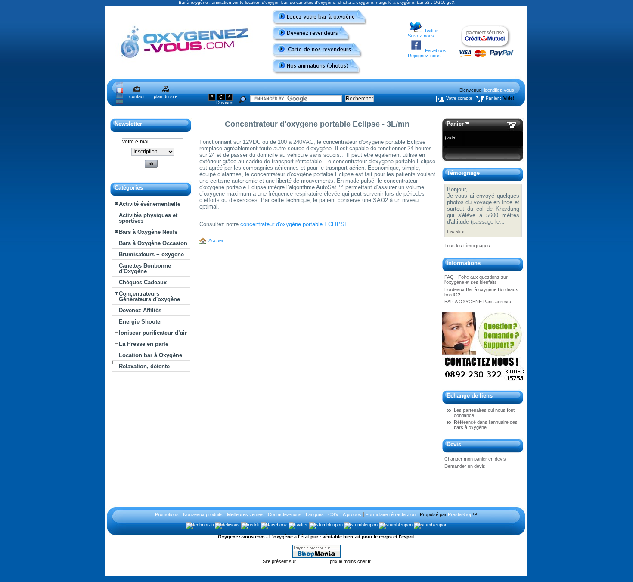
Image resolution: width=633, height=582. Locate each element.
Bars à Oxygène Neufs (148, 232)
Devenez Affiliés (140, 310)
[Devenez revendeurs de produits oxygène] (308, 40)
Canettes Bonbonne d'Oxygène (145, 268)
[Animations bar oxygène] (313, 72)
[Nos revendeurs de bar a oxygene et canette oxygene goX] (314, 56)
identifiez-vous (499, 90)
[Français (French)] (119, 90)
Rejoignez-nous (424, 55)
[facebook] (274, 524)
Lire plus (455, 232)
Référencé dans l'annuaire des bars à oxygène (486, 425)
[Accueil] (204, 240)
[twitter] (298, 524)
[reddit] (250, 524)
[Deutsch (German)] (119, 96)
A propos (352, 514)
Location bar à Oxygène (150, 355)
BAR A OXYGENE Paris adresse (478, 301)
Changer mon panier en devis (475, 458)
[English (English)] (119, 85)
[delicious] (227, 524)
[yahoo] (361, 524)
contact (137, 96)
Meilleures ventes (245, 514)
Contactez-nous (284, 514)
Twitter (431, 30)
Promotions (167, 514)
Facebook (435, 50)
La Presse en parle (143, 344)
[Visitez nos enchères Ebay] (483, 382)
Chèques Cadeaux (143, 282)
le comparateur (313, 561)
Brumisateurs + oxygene (151, 254)
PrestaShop (460, 514)
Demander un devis (464, 466)
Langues (315, 514)
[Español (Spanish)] (119, 102)
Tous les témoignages (467, 245)
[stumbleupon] (326, 524)
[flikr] (430, 524)
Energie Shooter (140, 321)
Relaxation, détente (144, 366)
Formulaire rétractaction (391, 514)
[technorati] (200, 524)
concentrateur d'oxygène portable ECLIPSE (294, 224)
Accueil (215, 240)
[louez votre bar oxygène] (316, 23)
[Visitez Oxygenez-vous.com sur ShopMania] (316, 556)
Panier (455, 124)
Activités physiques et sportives (148, 218)
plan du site (165, 96)
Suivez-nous (421, 35)
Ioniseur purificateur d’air (153, 333)
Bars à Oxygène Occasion (153, 243)
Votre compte (459, 98)
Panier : (493, 98)
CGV (333, 514)
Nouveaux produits (203, 514)
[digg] (396, 524)
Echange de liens (470, 395)
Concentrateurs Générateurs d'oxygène (149, 296)
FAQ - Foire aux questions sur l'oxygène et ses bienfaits (476, 279)
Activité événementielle (149, 204)
